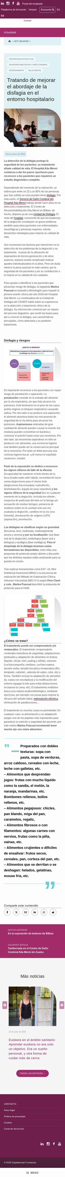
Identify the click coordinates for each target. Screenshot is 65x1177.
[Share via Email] (25, 912)
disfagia (51, 195)
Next (61, 1005)
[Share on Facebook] (7, 912)
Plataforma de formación (13, 9)
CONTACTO (10, 1104)
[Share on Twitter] (16, 912)
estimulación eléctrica (46, 698)
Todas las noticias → (32, 1073)
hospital (18, 218)
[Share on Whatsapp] (44, 912)
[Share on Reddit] (53, 912)
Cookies (8, 1122)
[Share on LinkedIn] (34, 912)
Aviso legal (9, 1110)
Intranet (32, 9)
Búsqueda (46, 9)
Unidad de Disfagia (44, 214)
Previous (4, 1005)
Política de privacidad (14, 1116)
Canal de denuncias (14, 1128)
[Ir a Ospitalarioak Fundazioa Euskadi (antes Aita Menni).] (10, 41)
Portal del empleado (32, 3)
